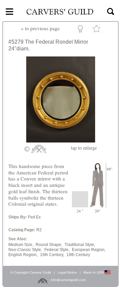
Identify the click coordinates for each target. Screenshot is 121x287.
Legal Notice (67, 272)
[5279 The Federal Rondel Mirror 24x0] (60, 140)
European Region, (89, 249)
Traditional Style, (80, 244)
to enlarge (84, 148)
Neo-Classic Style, (25, 249)
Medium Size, (20, 244)
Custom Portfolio (81, 30)
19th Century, (52, 254)
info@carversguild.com (68, 280)
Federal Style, (57, 249)
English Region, (23, 254)
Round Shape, (49, 244)
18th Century (78, 254)
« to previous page (40, 28)
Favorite (97, 30)
